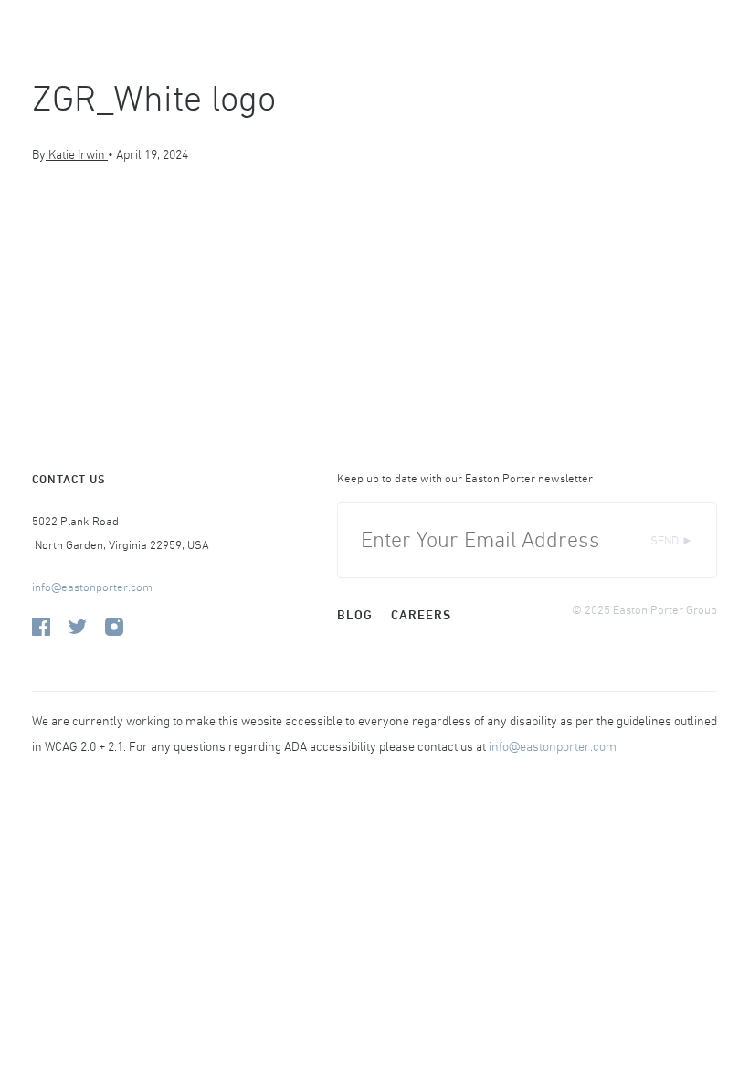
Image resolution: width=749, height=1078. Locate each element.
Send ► (671, 540)
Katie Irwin (77, 154)
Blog (355, 615)
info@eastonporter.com (92, 587)
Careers (421, 615)
